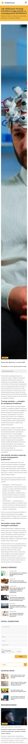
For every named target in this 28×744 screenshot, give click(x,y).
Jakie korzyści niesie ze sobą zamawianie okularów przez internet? (18, 676)
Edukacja (5, 357)
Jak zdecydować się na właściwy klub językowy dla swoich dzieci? (18, 574)
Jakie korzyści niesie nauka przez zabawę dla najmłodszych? (18, 581)
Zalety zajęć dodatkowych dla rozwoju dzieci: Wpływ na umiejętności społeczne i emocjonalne (17, 590)
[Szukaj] (25, 664)
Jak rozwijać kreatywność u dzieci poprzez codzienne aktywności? (17, 615)
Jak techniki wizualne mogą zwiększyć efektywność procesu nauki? (18, 607)
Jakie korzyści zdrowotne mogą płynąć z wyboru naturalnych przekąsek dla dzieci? (18, 684)
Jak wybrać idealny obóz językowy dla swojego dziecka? (18, 690)
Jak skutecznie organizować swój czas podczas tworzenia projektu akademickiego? (17, 599)
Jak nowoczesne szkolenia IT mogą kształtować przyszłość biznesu (18, 698)
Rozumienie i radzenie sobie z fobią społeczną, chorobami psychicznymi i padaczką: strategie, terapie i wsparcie (13, 731)
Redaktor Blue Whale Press (8, 362)
